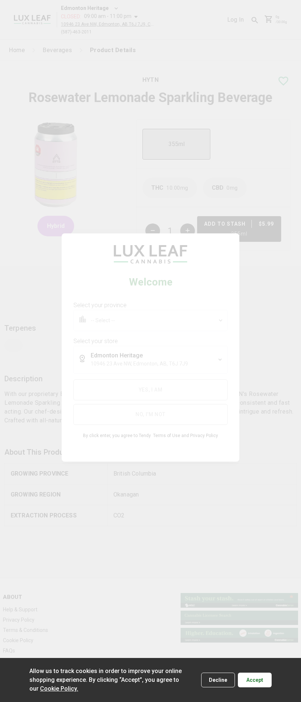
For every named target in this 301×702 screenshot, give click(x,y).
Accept (254, 680)
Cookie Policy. (59, 688)
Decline (218, 680)
